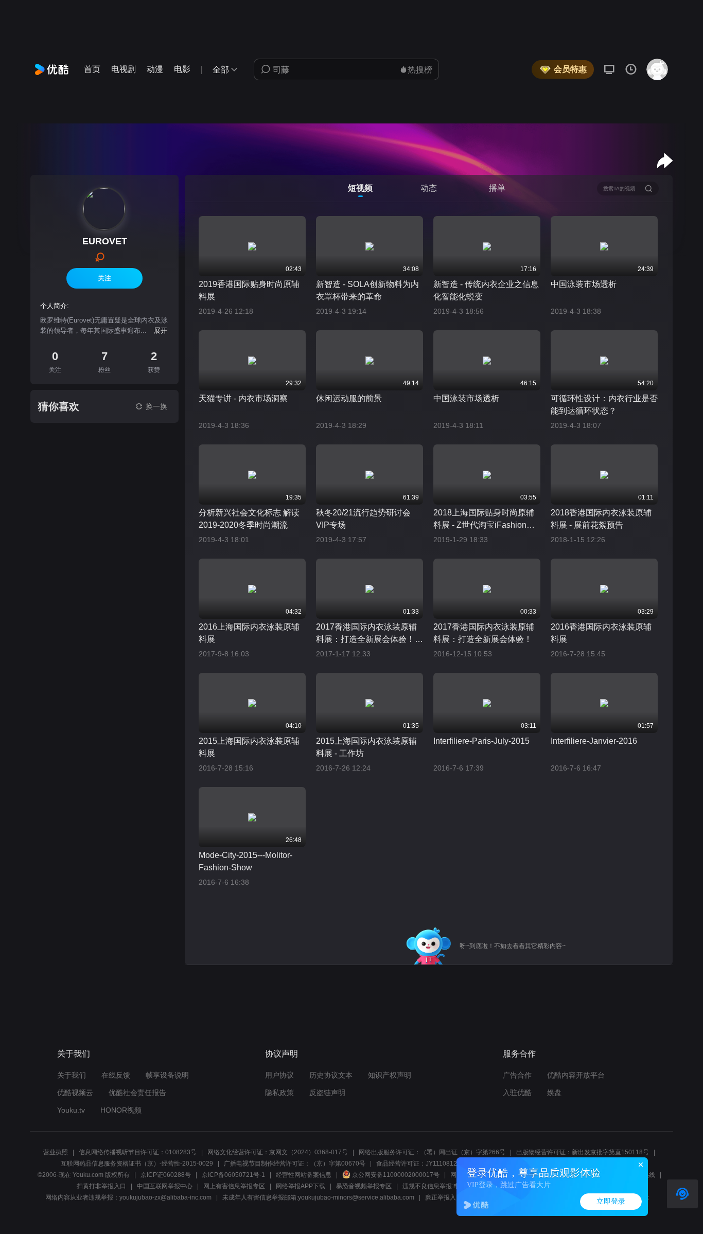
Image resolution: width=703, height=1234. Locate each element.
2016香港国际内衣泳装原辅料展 (601, 632)
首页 (92, 69)
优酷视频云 (75, 1092)
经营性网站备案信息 (303, 1174)
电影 (182, 69)
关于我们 (71, 1075)
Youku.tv (71, 1110)
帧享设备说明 (167, 1075)
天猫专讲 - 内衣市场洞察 (243, 398)
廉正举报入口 (443, 1197)
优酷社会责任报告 (137, 1092)
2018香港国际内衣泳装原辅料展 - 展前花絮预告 (601, 518)
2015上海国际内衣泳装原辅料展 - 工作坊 (366, 747)
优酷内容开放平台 (576, 1075)
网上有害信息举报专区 (234, 1186)
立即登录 (610, 1201)
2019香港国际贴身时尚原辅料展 (249, 290)
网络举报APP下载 (300, 1186)
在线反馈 (115, 1075)
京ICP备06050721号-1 (233, 1174)
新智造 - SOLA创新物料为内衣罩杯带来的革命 (367, 290)
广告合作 (517, 1075)
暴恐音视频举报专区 (364, 1186)
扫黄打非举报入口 (101, 1186)
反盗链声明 (327, 1092)
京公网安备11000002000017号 (396, 1174)
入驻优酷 (517, 1092)
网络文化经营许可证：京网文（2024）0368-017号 (277, 1152)
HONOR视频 (121, 1110)
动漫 (155, 69)
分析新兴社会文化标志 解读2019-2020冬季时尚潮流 (249, 518)
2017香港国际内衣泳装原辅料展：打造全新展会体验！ (483, 632)
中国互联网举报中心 (164, 1186)
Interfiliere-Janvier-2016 (594, 741)
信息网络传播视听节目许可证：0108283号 (138, 1152)
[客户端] (609, 69)
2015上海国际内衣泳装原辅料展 (249, 747)
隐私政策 (279, 1092)
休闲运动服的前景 (349, 398)
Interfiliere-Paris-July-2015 (481, 741)
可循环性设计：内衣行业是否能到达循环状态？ (604, 404)
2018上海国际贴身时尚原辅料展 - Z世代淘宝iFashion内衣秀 (484, 519)
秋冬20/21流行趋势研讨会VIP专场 (363, 518)
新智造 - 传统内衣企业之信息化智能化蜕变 (486, 290)
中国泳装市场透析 (584, 284)
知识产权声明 (389, 1075)
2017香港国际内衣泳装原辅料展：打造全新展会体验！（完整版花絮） (366, 634)
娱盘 (554, 1092)
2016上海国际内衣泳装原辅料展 (249, 632)
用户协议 (279, 1075)
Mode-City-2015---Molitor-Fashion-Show (245, 861)
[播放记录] (631, 69)
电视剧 (123, 69)
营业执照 (55, 1152)
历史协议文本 (331, 1075)
